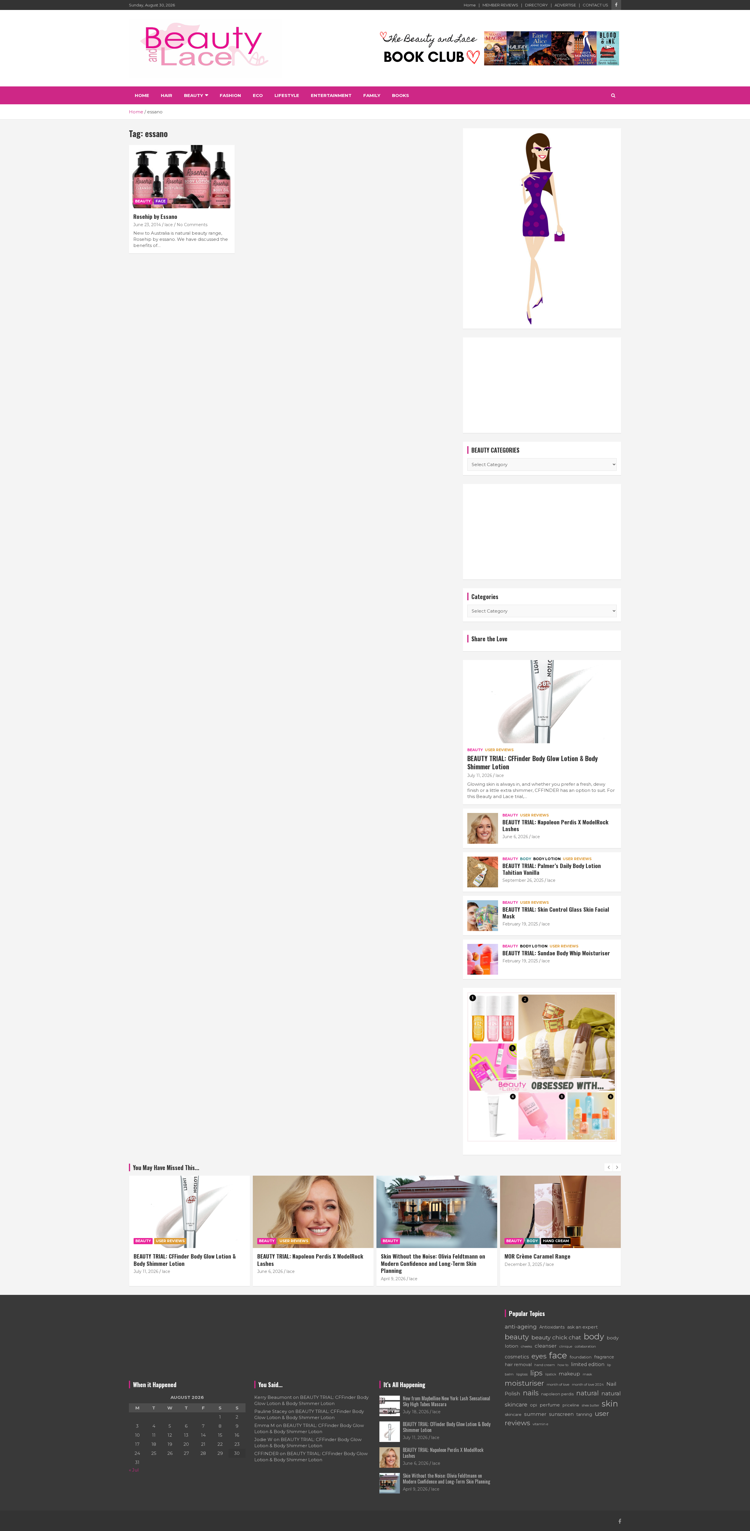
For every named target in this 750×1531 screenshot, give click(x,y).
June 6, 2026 (515, 836)
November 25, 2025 (524, 1264)
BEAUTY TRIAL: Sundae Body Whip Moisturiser (556, 953)
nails (530, 1393)
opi (533, 1405)
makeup (569, 1374)
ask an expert (582, 1327)
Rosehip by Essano (155, 216)
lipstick (550, 1374)
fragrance (604, 1357)
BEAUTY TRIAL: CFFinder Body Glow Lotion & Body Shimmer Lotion (532, 762)
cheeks (526, 1346)
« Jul (134, 1470)
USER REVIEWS (499, 750)
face (558, 1355)
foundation (581, 1357)
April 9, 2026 (269, 1278)
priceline (570, 1405)
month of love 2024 (588, 1384)
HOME (142, 95)
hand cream (544, 1365)
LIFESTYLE (287, 95)
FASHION (230, 95)
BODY (525, 859)
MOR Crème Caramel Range (414, 1256)
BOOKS (400, 95)
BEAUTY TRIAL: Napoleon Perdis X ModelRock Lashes (555, 825)
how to (563, 1365)
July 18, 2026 (416, 1411)
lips (536, 1372)
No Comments (192, 224)
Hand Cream (432, 1241)
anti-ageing (521, 1326)
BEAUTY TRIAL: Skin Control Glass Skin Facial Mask (555, 912)
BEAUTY (193, 95)
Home (470, 5)
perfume (550, 1405)
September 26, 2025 (522, 880)
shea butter (590, 1405)
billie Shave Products (529, 1256)
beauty (517, 1337)
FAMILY (371, 95)
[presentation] (608, 1167)
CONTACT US (595, 5)
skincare (513, 1414)
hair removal (518, 1364)
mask (587, 1374)
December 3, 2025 (399, 1264)
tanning (584, 1414)
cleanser (546, 1346)
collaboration (585, 1346)
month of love (558, 1384)
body (594, 1336)
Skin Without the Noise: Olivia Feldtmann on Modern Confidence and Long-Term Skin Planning (309, 1263)
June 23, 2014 (147, 224)
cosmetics (517, 1357)
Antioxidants (552, 1327)
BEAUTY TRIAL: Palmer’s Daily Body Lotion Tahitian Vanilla (551, 868)
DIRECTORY (536, 5)
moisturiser (524, 1383)
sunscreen (561, 1414)
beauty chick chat (556, 1337)
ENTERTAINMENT (331, 95)
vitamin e (540, 1424)
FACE (161, 201)
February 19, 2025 (520, 924)
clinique (565, 1346)
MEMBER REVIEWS (500, 5)
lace (169, 224)
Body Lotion (547, 859)
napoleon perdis (557, 1394)
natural (587, 1393)
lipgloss (522, 1374)
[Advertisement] (542, 385)
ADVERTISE (565, 5)
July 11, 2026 (479, 775)
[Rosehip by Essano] (182, 177)
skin (610, 1404)
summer (535, 1414)
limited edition (587, 1364)
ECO (258, 95)
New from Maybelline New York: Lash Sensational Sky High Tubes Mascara (446, 1401)
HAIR (166, 95)
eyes (538, 1356)
